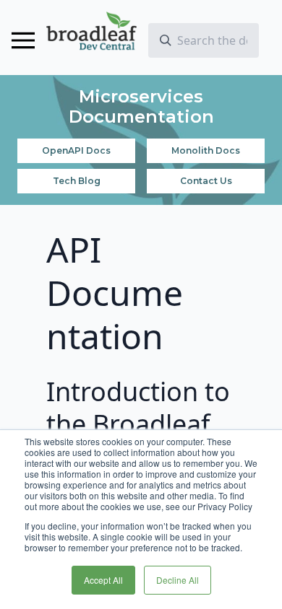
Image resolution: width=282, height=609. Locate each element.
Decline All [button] (177, 580)
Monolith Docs (205, 150)
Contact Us (206, 180)
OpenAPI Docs (76, 150)
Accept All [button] (103, 580)
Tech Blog (77, 180)
